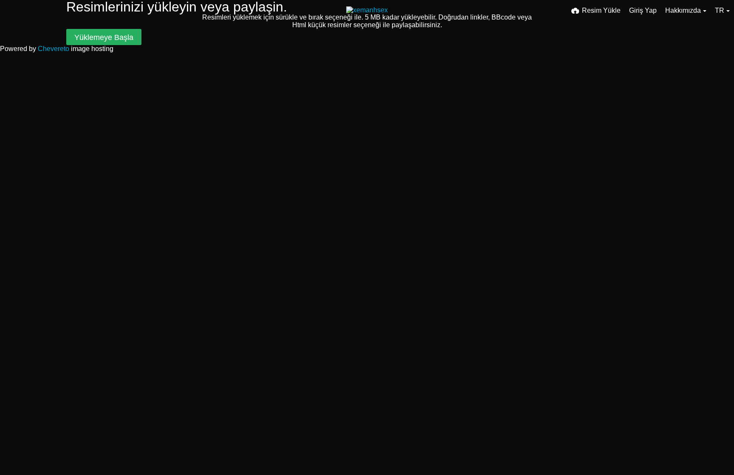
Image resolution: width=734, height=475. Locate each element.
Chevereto (53, 48)
